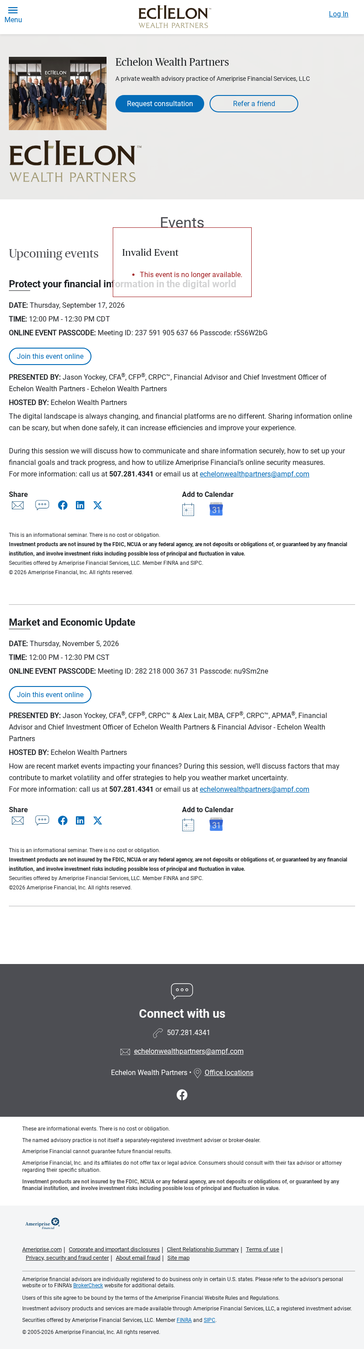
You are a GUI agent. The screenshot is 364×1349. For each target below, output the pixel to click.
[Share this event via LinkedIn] (81, 505)
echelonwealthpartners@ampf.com (254, 474)
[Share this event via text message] (42, 507)
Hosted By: (29, 402)
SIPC (209, 1320)
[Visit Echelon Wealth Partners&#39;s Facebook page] (182, 1095)
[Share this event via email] (18, 507)
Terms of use (262, 1249)
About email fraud (138, 1257)
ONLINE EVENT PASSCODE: (52, 333)
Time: (18, 319)
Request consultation (160, 103)
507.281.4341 (131, 474)
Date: (18, 305)
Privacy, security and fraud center (67, 1257)
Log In (338, 14)
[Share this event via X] (98, 505)
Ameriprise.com (42, 1249)
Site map (178, 1257)
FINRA (184, 1320)
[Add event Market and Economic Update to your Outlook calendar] (189, 824)
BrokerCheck (88, 1285)
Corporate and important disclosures (114, 1249)
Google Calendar (216, 508)
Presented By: (35, 377)
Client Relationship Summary (203, 1249)
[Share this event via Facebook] (63, 505)
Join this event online (50, 356)
